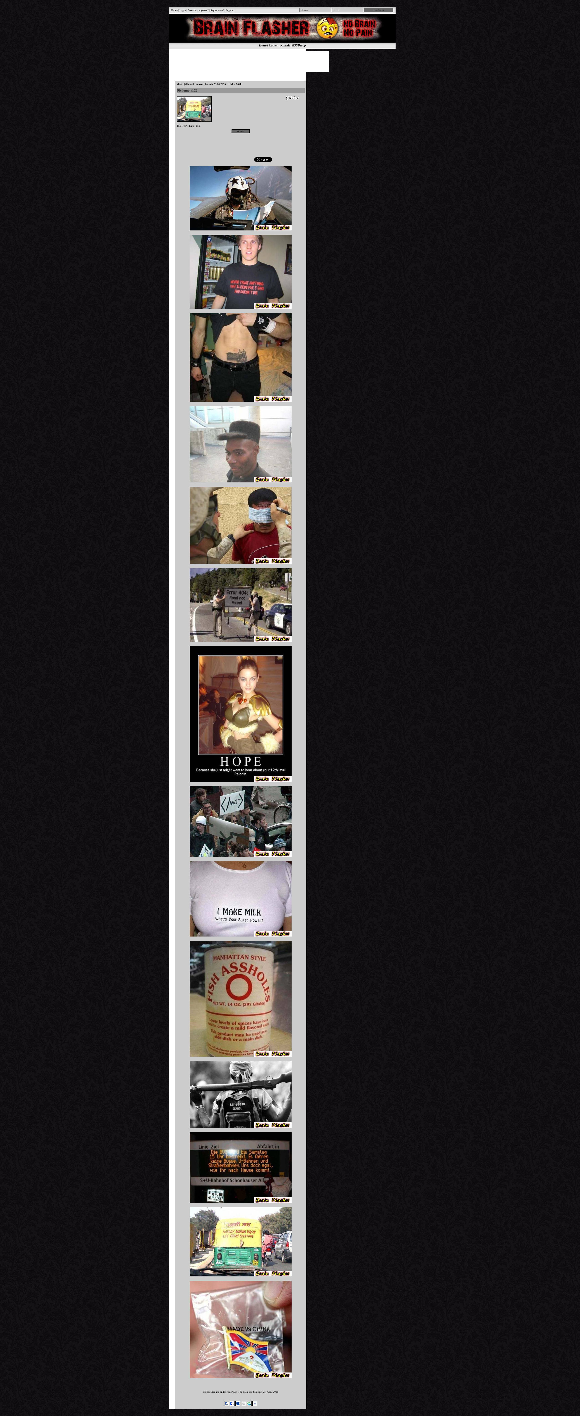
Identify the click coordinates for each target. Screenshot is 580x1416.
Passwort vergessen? (198, 10)
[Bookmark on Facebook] (226, 1405)
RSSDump (299, 45)
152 (198, 125)
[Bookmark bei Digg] (243, 1405)
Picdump (190, 125)
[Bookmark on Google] (232, 1405)
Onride (285, 45)
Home (174, 10)
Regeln (229, 10)
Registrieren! (217, 10)
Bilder (180, 125)
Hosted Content (269, 45)
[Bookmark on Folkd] (254, 1405)
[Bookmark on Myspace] (237, 1405)
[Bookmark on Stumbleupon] (249, 1405)
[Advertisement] (279, 61)
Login (182, 10)
